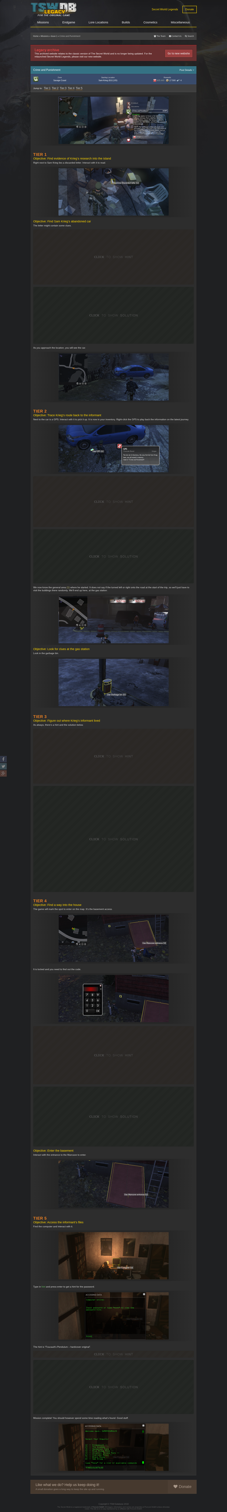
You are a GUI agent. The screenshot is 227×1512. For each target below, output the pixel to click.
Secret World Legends (165, 9)
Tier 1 (47, 88)
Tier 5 (79, 88)
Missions (43, 22)
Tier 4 (71, 88)
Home (36, 36)
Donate (189, 9)
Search (190, 36)
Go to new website (179, 53)
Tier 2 (55, 88)
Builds (126, 22)
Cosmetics (150, 22)
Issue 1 (54, 36)
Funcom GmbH (98, 1507)
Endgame (68, 22)
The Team (161, 36)
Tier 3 (63, 88)
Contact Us (176, 36)
